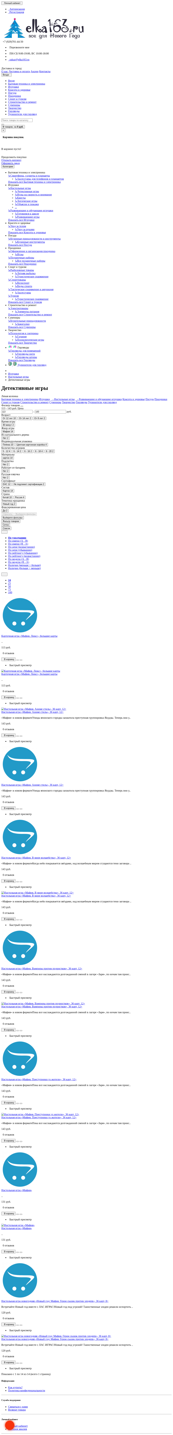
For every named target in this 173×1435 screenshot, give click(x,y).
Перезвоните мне (18, 47)
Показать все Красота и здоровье (27, 232)
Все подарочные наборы (30, 260)
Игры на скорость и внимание (33, 194)
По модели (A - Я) (18, 559)
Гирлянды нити (25, 353)
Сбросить (7, 514)
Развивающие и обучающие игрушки (30, 210)
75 (9, 589)
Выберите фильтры (25, 514)
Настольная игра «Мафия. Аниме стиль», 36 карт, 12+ (32, 712)
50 (9, 586)
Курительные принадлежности (27, 320)
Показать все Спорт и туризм (25, 302)
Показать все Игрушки (21, 219)
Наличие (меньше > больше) (24, 565)
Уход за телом (17, 226)
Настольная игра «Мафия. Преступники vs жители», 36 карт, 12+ (39, 1079)
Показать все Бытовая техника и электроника (34, 181)
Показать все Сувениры (22, 327)
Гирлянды (14, 111)
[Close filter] (21, 406)
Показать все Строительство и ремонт (30, 314)
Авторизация (16, 9)
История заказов (17, 1429)
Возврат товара (17, 1409)
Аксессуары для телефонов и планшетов (39, 178)
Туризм (13, 295)
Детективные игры (27, 191)
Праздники (14, 95)
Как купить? (15, 1387)
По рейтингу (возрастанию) (24, 556)
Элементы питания (27, 311)
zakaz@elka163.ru (18, 59)
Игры (19, 254)
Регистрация (16, 12)
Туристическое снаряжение (31, 276)
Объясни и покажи (27, 204)
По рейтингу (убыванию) (23, 553)
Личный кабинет (18, 1426)
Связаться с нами (18, 1406)
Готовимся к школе (27, 213)
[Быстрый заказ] (17, 660)
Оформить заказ (10, 163)
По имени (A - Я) (18, 540)
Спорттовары (17, 279)
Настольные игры (19, 188)
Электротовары (18, 308)
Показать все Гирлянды (21, 360)
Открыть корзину (11, 160)
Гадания (21, 336)
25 (9, 583)
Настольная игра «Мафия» (16, 1190)
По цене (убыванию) (20, 550)
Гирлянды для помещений (24, 350)
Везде (11, 80)
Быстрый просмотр (20, 665)
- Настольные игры (63, 399)
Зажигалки (22, 324)
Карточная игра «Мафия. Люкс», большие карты (29, 636)
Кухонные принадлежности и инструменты (34, 238)
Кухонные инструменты (30, 241)
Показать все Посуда (20, 245)
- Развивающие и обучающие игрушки (98, 399)
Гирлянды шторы (26, 357)
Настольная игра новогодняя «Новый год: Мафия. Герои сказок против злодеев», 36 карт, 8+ (54, 1301)
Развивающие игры (27, 216)
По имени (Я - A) (18, 543)
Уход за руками (24, 229)
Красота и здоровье (19, 89)
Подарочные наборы (21, 257)
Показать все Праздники (22, 263)
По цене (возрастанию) (21, 546)
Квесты (20, 197)
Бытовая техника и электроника (26, 83)
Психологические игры (29, 339)
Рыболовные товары (21, 270)
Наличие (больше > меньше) (24, 568)
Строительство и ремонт (22, 102)
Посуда (12, 92)
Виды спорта (23, 286)
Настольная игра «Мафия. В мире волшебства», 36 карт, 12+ (36, 857)
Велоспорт (22, 283)
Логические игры (26, 201)
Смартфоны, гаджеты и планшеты (29, 175)
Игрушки (13, 86)
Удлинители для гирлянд (22, 114)
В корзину (8, 659)
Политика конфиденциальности (26, 1390)
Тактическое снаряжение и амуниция (30, 289)
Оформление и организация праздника (31, 251)
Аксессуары (23, 292)
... (16, 207)
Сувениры (14, 105)
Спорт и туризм (17, 99)
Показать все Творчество (22, 342)
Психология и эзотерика (23, 333)
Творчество (14, 108)
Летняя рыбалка (25, 273)
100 (10, 592)
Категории (8, 166)
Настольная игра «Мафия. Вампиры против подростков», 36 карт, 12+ (41, 968)
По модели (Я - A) (18, 562)
